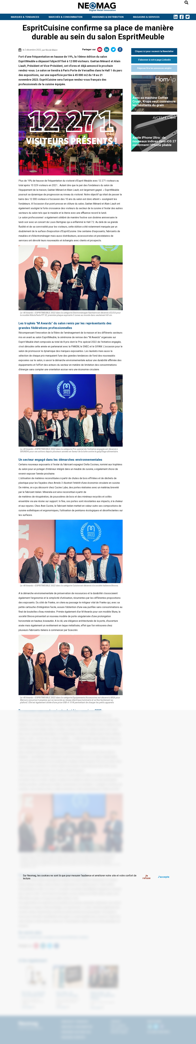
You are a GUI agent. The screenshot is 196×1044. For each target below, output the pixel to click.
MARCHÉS (65, 17)
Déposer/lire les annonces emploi (154, 68)
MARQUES (25, 17)
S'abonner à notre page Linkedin (154, 60)
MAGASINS (146, 17)
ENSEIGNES (108, 17)
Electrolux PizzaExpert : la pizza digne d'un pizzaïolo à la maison (152, 101)
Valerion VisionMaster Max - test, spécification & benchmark (153, 141)
